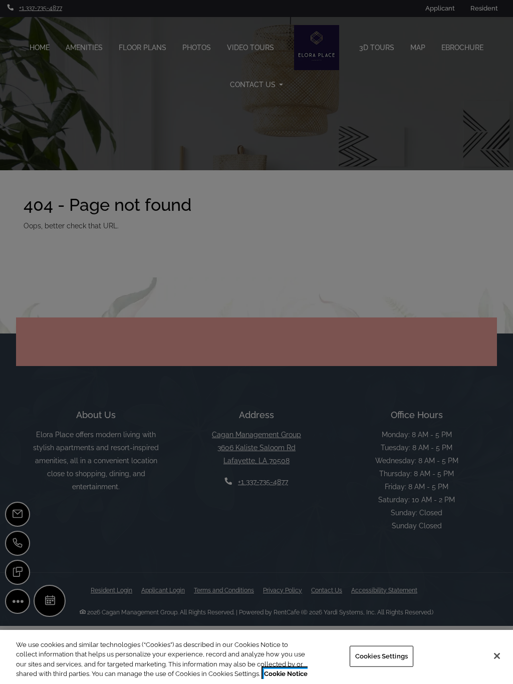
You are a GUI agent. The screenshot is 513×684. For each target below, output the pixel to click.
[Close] (497, 656)
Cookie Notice (286, 673)
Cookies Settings (381, 656)
